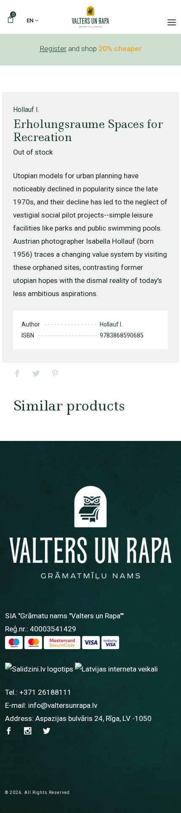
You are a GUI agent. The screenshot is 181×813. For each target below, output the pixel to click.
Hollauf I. (26, 110)
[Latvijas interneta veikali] (116, 668)
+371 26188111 (45, 692)
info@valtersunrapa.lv (62, 705)
